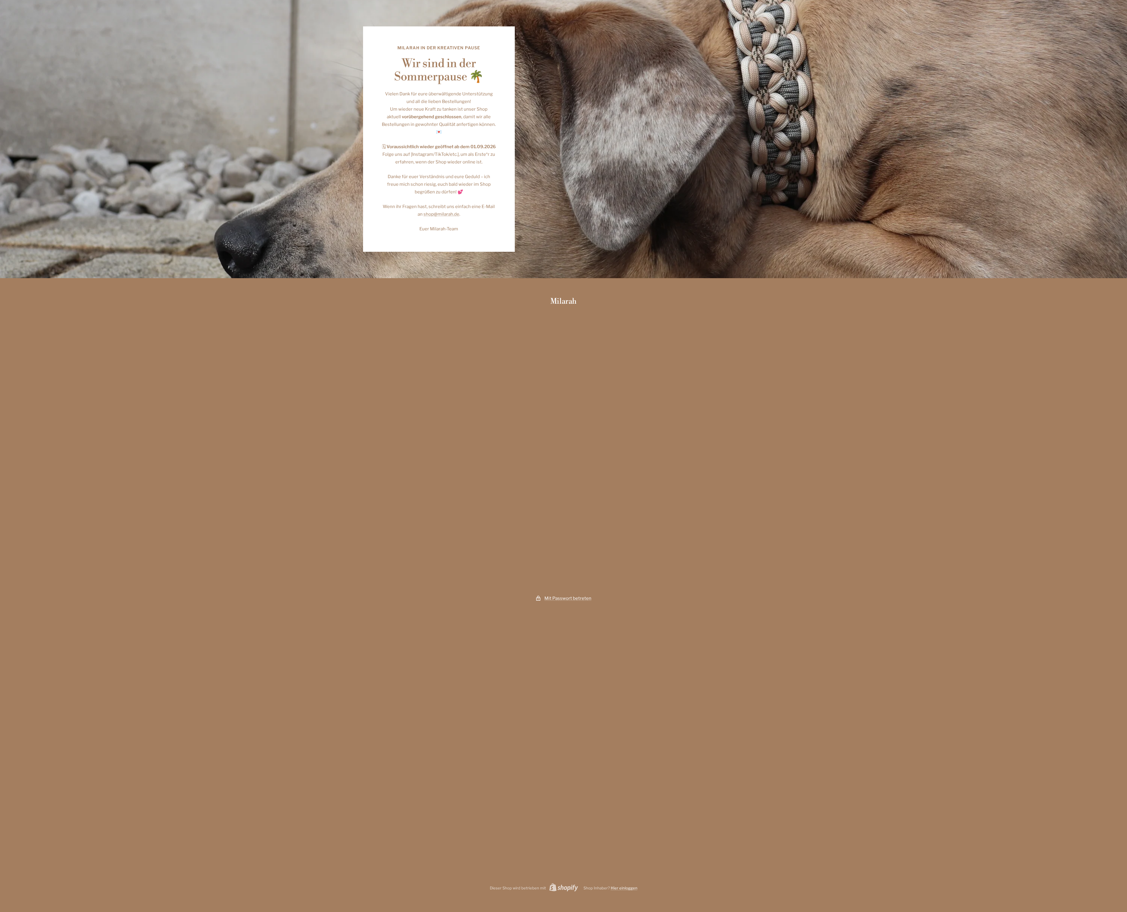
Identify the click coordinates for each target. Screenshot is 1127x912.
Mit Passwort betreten (567, 598)
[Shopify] (562, 888)
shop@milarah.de (441, 214)
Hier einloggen (624, 888)
